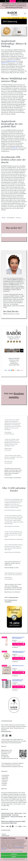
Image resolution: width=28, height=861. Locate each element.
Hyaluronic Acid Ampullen (16, 816)
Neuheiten (4, 783)
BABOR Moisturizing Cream (18, 665)
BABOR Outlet (13, 823)
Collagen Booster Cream (7, 813)
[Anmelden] (6, 1)
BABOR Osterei (5, 821)
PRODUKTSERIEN (10, 217)
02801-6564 (21, 1)
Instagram (17, 288)
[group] (6, 641)
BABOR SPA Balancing (12, 61)
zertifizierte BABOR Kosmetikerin (15, 279)
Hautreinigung (5, 775)
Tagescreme (5, 778)
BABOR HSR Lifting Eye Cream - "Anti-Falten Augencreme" (18, 652)
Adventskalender (5, 816)
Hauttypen (4, 781)
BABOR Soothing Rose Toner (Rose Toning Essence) (18, 638)
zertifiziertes (6, 797)
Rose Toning (15, 814)
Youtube (13, 288)
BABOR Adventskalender (15, 821)
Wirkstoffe (14, 148)
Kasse (26, 1)
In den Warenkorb (18, 644)
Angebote (4, 785)
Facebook (7, 288)
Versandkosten (15, 647)
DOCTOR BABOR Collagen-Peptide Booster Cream (18, 680)
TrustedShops (6, 289)
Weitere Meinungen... (6, 731)
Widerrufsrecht (5, 835)
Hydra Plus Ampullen (6, 814)
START (4, 217)
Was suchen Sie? (14, 228)
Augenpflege (5, 776)
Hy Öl (24, 813)
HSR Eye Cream (18, 813)
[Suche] (8, 1)
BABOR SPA (4, 63)
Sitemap (4, 834)
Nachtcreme (5, 780)
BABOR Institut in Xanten (15, 797)
